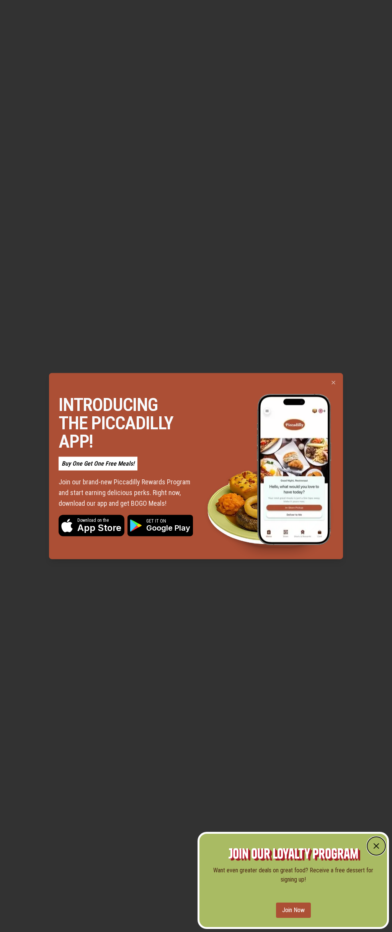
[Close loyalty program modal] (376, 846)
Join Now (293, 910)
